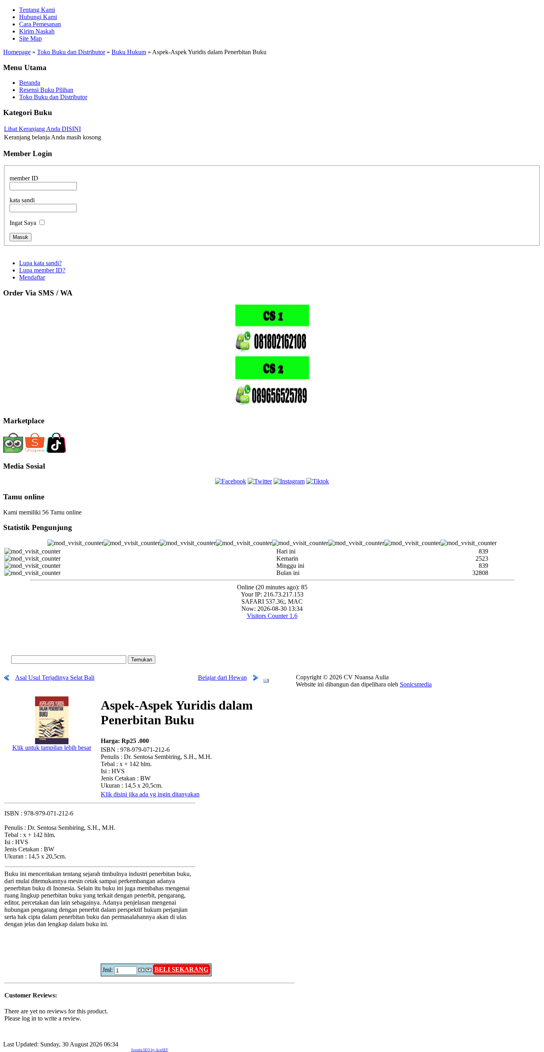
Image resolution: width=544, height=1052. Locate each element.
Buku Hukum (129, 52)
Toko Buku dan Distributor (71, 52)
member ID (24, 178)
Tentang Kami (37, 9)
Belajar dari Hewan (222, 677)
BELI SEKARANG (181, 969)
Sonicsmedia (416, 684)
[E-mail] (266, 678)
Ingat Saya (23, 222)
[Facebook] (230, 481)
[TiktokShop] (56, 451)
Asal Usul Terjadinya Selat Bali (54, 677)
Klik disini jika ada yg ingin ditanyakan (150, 794)
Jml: (108, 969)
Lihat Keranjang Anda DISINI (42, 128)
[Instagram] (289, 481)
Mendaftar (32, 277)
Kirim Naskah (37, 31)
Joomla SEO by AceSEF (149, 1050)
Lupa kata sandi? (40, 263)
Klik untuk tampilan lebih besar (51, 747)
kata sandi (22, 200)
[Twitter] (260, 481)
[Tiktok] (317, 481)
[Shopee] (35, 451)
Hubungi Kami (38, 17)
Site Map (30, 38)
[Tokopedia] (13, 450)
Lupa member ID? (42, 270)
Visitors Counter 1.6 (272, 615)
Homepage (17, 52)
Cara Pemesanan (40, 24)
